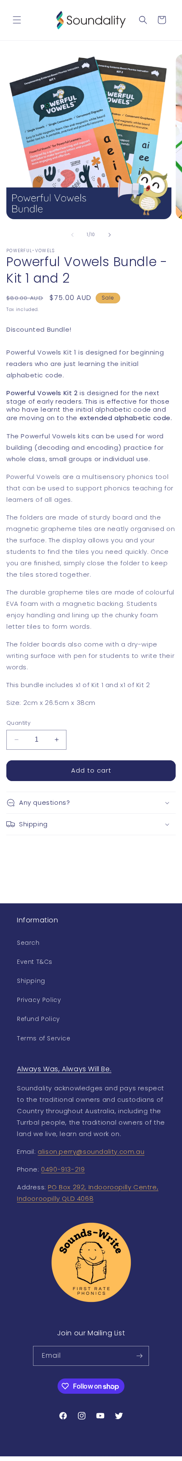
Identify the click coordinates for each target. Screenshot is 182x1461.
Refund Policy (38, 1019)
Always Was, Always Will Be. (64, 1069)
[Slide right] (109, 235)
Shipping (31, 981)
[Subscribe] (139, 1356)
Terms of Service (44, 1038)
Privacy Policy (39, 1000)
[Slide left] (72, 235)
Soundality (76, 1456)
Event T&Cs (34, 961)
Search (28, 942)
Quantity (18, 723)
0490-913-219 (63, 1169)
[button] (17, 20)
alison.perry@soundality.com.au (91, 1151)
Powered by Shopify (116, 1456)
